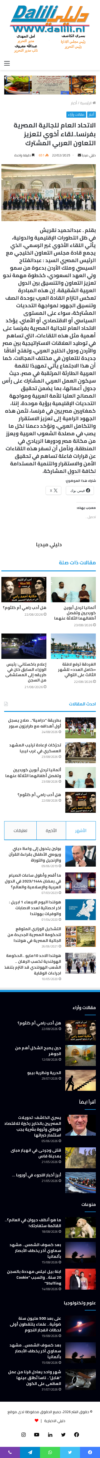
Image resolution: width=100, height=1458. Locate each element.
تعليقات (20, 830)
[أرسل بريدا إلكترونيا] (79, 155)
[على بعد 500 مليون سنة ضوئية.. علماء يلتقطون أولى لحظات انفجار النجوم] (80, 1326)
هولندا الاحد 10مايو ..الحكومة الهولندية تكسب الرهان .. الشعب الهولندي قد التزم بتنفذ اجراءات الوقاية (32, 964)
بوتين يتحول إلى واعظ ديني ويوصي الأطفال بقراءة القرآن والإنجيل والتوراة (35, 854)
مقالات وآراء (76, 115)
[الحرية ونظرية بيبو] (80, 1080)
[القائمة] (7, 63)
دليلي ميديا (89, 155)
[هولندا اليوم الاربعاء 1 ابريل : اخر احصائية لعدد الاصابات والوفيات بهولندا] (80, 909)
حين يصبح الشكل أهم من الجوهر (38, 1050)
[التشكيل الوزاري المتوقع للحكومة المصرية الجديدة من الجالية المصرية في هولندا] (80, 936)
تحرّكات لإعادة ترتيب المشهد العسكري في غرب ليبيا (35, 748)
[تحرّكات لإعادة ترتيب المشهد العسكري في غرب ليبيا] (80, 752)
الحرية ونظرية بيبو (44, 1072)
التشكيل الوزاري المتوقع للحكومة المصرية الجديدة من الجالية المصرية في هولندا (34, 934)
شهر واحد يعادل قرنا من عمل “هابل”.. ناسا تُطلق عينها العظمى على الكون (34, 1377)
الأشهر (80, 830)
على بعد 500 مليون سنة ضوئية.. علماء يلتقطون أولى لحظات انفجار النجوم (35, 1324)
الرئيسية (86, 103)
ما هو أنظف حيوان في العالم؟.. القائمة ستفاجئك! (33, 1222)
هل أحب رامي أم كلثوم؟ (24, 607)
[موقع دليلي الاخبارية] (50, 29)
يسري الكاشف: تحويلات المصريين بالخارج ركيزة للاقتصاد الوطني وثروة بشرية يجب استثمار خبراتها (32, 1126)
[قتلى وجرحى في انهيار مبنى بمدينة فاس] (80, 1157)
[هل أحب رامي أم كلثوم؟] (23, 589)
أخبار (74, 103)
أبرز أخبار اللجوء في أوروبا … (36, 1175)
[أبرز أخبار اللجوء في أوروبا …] (80, 1182)
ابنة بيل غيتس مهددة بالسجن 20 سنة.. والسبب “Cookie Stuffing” (34, 1277)
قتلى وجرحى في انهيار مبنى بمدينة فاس (36, 1153)
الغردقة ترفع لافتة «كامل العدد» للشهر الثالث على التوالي (77, 669)
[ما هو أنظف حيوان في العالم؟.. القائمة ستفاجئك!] (80, 1227)
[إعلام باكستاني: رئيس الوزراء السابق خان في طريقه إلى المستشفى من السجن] (23, 646)
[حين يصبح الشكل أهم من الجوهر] (80, 1055)
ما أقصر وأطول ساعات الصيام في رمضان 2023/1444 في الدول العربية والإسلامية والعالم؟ (33, 881)
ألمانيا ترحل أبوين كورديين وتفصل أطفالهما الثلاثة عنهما (75, 613)
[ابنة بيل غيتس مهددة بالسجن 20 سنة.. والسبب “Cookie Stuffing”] (80, 1279)
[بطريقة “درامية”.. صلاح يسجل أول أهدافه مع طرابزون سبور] (80, 727)
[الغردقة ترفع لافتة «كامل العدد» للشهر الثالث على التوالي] (73, 646)
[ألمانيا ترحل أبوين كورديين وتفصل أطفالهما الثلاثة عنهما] (73, 589)
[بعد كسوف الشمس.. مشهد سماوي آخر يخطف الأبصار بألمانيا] (80, 1252)
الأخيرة (51, 830)
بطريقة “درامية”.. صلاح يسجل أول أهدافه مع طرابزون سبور (34, 723)
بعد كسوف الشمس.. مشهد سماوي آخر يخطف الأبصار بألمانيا (35, 1250)
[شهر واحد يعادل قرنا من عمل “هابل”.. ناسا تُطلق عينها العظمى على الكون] (80, 1379)
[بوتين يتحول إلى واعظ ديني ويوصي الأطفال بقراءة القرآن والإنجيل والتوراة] (80, 856)
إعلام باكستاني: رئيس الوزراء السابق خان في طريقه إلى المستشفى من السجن (25, 672)
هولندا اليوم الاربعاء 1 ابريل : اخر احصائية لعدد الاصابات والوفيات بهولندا (35, 907)
